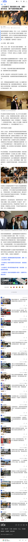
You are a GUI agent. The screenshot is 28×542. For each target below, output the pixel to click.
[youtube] (21, 525)
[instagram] (18, 525)
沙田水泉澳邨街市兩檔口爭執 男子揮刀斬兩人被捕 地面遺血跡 (19, 386)
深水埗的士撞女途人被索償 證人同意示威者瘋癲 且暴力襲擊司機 (19, 311)
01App (19, 528)
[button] (26, 27)
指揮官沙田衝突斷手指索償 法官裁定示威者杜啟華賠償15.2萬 (19, 429)
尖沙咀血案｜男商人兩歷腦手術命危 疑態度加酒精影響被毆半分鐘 (19, 353)
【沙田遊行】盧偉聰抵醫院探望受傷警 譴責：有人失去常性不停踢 (14, 258)
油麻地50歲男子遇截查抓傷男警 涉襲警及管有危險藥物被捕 (19, 332)
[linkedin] (24, 525)
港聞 (2, 4)
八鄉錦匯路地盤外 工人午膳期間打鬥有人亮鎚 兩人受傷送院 (19, 461)
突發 (5, 4)
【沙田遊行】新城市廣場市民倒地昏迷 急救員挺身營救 (14, 263)
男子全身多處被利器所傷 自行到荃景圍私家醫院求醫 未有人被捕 (19, 482)
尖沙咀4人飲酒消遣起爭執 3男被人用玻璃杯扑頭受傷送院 (18, 439)
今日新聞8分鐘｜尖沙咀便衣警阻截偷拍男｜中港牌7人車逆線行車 (19, 396)
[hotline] (14, 281)
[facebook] (16, 525)
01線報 (2, 528)
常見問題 (23, 528)
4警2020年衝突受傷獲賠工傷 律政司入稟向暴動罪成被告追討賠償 (19, 365)
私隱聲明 (7, 531)
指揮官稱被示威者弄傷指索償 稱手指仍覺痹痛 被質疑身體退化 (19, 504)
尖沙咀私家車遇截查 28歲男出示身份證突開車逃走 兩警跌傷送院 (19, 419)
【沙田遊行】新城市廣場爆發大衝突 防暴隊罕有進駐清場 (14, 273)
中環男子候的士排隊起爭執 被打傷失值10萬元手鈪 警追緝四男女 (19, 450)
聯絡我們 (2, 531)
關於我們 (6, 528)
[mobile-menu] (1, 1)
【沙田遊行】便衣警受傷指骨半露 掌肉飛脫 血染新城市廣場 (14, 268)
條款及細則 (12, 531)
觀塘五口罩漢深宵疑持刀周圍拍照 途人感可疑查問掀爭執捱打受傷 (19, 493)
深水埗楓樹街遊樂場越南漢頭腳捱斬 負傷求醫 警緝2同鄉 (19, 321)
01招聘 (10, 528)
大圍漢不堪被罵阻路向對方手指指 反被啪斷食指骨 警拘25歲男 (19, 343)
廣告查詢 (15, 528)
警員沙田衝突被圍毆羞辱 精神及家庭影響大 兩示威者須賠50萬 (19, 375)
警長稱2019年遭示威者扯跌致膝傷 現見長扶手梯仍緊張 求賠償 (19, 471)
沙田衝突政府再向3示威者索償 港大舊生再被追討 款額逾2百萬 (19, 514)
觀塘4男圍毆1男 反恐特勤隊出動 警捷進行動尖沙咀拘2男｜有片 (19, 300)
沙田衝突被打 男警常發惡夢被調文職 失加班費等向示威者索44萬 (19, 408)
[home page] (4, 1)
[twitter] (26, 525)
